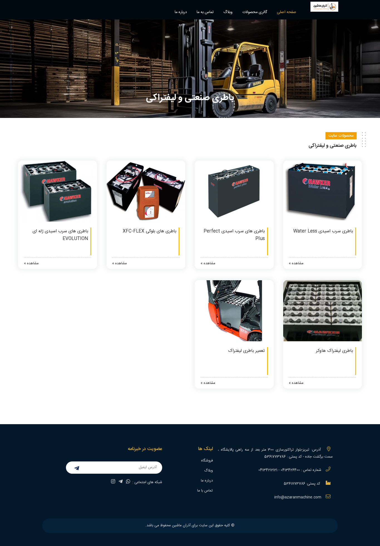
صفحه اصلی (286, 12)
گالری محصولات (254, 12)
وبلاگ (228, 12)
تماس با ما (205, 491)
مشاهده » (296, 263)
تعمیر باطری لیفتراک (246, 351)
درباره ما (181, 12)
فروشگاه (207, 461)
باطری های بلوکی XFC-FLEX (149, 231)
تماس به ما (205, 12)
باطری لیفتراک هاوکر (334, 351)
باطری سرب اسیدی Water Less (323, 231)
